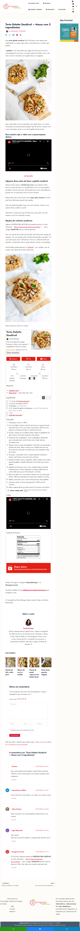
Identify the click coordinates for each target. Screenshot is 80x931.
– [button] (29, 378)
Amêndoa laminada (15, 415)
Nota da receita (13, 699)
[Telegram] (6, 35)
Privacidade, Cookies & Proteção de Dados (11, 902)
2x (46, 397)
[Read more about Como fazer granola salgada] (46, 662)
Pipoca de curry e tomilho (21, 672)
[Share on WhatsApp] (13, 929)
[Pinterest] (73, 11)
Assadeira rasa (13, 390)
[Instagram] (73, 4)
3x (49, 397)
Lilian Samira (16, 809)
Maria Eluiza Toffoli (19, 790)
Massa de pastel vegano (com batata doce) (34, 673)
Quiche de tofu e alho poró (9, 672)
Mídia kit (12, 911)
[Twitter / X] (73, 9)
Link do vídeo (28, 176)
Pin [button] (29, 359)
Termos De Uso (12, 899)
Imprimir (14, 359)
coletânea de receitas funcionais (34, 590)
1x (43, 397)
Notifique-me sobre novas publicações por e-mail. (22, 730)
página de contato (60, 925)
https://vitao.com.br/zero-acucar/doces (27, 227)
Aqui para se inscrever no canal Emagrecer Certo (30, 569)
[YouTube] (73, 6)
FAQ (12, 906)
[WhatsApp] (10, 35)
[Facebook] (72, 1)
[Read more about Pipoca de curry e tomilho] (22, 662)
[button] (39, 3)
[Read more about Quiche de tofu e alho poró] (10, 662)
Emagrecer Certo (18, 852)
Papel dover (13, 393)
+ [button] (34, 378)
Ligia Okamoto (17, 830)
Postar (45, 359)
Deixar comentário (13, 352)
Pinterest (30, 247)
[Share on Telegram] (66, 929)
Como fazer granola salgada (45, 672)
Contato (12, 909)
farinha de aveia (23, 401)
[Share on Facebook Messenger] (40, 929)
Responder (14, 779)
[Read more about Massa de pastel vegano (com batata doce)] (34, 662)
